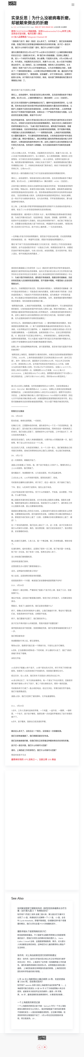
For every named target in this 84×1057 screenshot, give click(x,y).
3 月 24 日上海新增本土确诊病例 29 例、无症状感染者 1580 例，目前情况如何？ (41, 980)
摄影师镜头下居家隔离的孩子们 (31, 931)
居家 (43, 27)
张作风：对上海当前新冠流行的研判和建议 (36, 955)
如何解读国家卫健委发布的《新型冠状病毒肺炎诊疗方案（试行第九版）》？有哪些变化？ (42, 909)
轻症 (51, 27)
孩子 (39, 27)
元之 (14, 27)
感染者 (47, 27)
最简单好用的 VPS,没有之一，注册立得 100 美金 (33, 759)
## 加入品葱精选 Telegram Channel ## (29, 37)
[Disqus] (42, 804)
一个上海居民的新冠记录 (28, 1002)
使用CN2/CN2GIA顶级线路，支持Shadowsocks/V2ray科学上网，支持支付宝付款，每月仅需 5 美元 (42, 32)
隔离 (36, 27)
